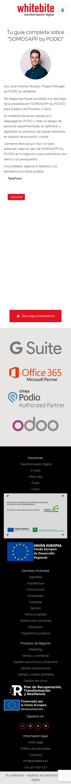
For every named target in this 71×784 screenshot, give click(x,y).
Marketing (35, 649)
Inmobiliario (35, 596)
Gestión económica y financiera (35, 662)
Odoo (35, 489)
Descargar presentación (38, 316)
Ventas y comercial (35, 655)
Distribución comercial (35, 621)
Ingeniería (35, 577)
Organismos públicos (35, 633)
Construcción (35, 589)
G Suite (35, 470)
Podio (35, 483)
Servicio (35, 608)
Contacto (35, 755)
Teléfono (15, 178)
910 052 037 (38, 144)
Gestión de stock (35, 681)
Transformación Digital (35, 464)
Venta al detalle (35, 614)
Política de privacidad (36, 748)
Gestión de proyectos (35, 668)
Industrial (35, 602)
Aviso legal (35, 742)
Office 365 (35, 477)
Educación (35, 627)
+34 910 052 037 (35, 767)
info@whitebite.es (35, 761)
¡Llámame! (16, 197)
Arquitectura (35, 583)
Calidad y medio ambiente (35, 674)
